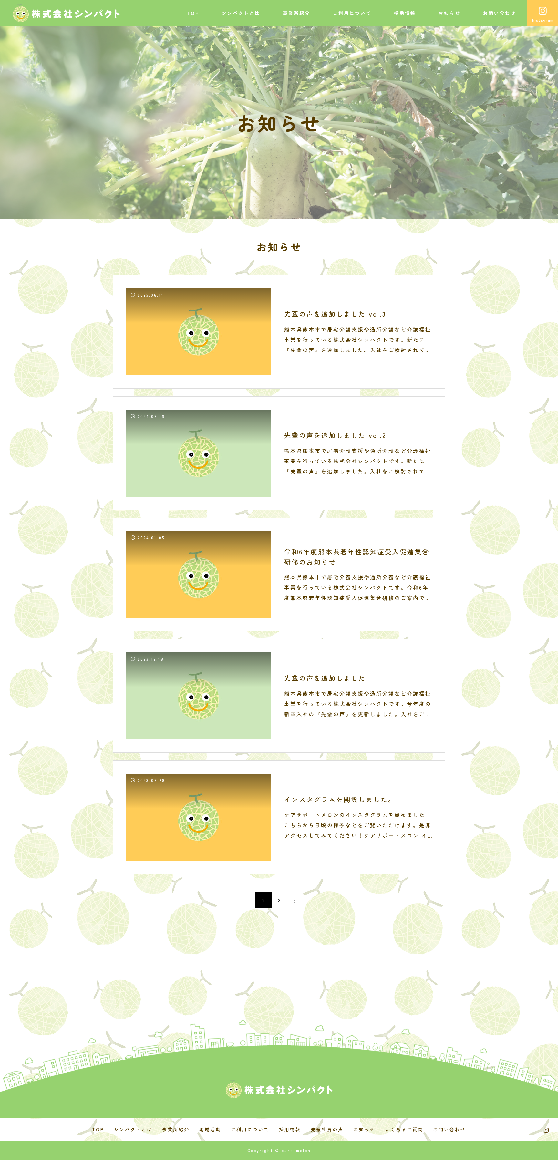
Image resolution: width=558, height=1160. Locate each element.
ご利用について (352, 13)
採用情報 (405, 13)
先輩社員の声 (327, 1129)
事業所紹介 (296, 13)
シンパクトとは (241, 13)
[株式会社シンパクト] (66, 13)
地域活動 (210, 1129)
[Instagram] (546, 1130)
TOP (193, 13)
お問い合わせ (499, 13)
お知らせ (449, 13)
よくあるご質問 (404, 1129)
